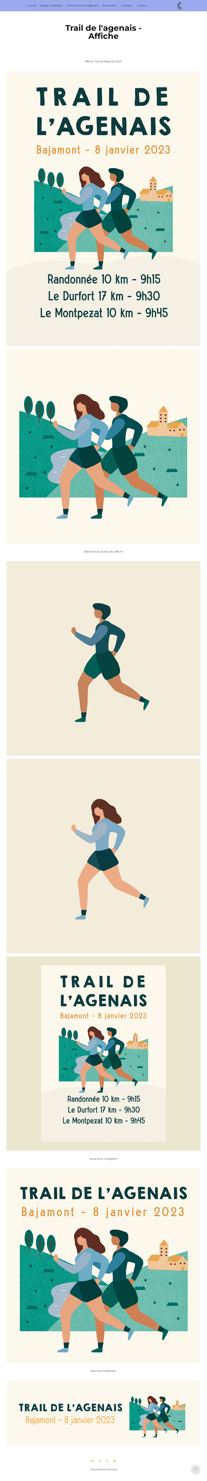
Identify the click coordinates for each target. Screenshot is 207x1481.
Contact (142, 6)
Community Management (82, 6)
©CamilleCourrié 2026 (103, 1470)
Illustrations (109, 6)
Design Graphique (51, 6)
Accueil (32, 6)
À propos (127, 6)
